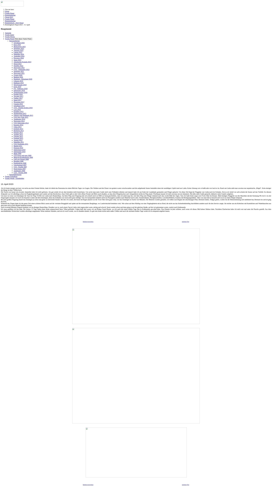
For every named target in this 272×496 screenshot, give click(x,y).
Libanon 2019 (18, 81)
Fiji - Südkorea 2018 (20, 89)
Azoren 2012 (18, 140)
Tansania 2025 (18, 50)
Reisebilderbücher (15, 175)
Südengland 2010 (19, 150)
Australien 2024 (19, 56)
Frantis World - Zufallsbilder (14, 178)
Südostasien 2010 (19, 152)
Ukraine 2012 (18, 136)
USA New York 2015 (21, 117)
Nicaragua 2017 (19, 102)
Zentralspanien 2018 (20, 92)
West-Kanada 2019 (20, 85)
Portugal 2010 (18, 148)
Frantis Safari (9, 35)
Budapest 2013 (19, 131)
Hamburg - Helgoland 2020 (23, 79)
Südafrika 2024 (19, 54)
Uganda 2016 (18, 104)
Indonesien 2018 (19, 90)
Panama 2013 (18, 132)
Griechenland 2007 (20, 165)
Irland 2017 (17, 100)
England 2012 (18, 138)
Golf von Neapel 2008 (21, 159)
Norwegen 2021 (19, 73)
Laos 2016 (17, 110)
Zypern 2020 (18, 75)
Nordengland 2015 (20, 113)
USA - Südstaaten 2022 (21, 69)
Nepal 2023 (17, 64)
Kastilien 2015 (18, 111)
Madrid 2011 (18, 146)
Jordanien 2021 (19, 71)
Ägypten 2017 (18, 96)
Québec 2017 (18, 98)
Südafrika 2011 (19, 142)
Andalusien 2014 (19, 119)
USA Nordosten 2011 (21, 144)
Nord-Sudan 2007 (20, 169)
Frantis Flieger (10, 37)
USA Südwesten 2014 (21, 123)
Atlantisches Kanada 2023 (22, 62)
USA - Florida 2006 (20, 173)
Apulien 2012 (18, 134)
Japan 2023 (17, 60)
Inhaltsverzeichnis (88, 221)
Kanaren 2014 (18, 125)
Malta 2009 (17, 154)
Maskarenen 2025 (20, 47)
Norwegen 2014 (19, 121)
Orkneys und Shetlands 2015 (23, 115)
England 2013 (18, 129)
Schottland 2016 (19, 106)
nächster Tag (185, 221)
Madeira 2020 (18, 77)
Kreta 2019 (17, 87)
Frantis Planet (9, 39)
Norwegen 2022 (19, 68)
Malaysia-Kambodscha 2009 (23, 157)
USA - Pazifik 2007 (20, 167)
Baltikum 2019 (19, 83)
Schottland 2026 (19, 43)
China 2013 (17, 127)
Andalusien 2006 (19, 171)
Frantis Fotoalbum (11, 176)
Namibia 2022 (18, 66)
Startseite (8, 33)
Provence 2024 (19, 58)
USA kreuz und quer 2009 (22, 155)
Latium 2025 (18, 52)
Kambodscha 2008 (20, 163)
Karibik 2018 (18, 94)
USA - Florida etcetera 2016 (23, 108)
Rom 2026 (17, 45)
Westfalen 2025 (19, 48)
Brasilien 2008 (18, 161)
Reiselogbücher (14, 41)
